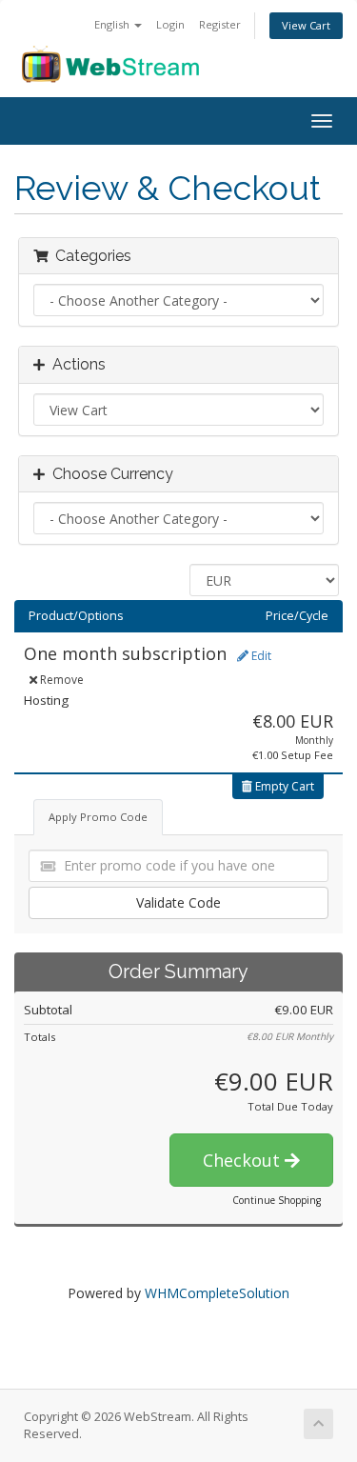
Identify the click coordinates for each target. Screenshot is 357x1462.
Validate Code (178, 902)
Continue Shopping (276, 1200)
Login (170, 24)
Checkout (244, 1160)
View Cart (306, 25)
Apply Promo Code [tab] (98, 817)
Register (220, 24)
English (113, 24)
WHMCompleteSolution (217, 1293)
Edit (259, 656)
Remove (60, 679)
